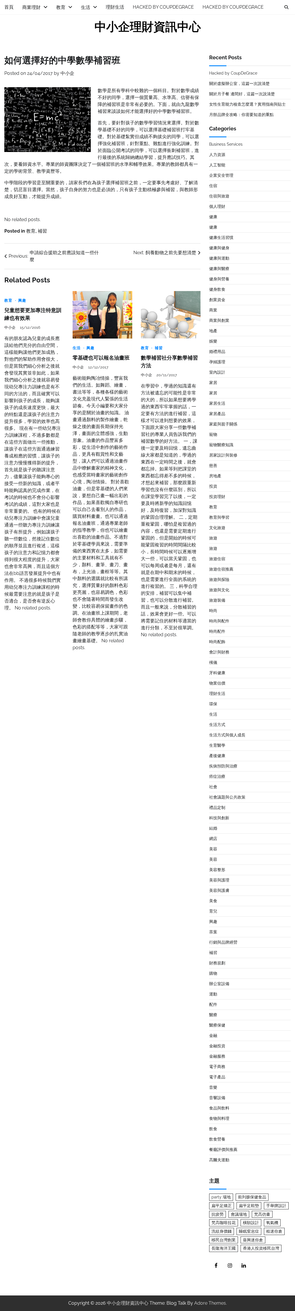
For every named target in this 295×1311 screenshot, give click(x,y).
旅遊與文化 (219, 590)
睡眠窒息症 (249, 1231)
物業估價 (217, 683)
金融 (213, 1035)
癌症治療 (217, 776)
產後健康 (217, 755)
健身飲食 (217, 289)
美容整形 (217, 869)
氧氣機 (272, 1222)
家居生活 (217, 403)
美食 (213, 900)
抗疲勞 (217, 1214)
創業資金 (217, 299)
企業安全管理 (221, 175)
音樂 (213, 1087)
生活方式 (217, 724)
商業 (213, 310)
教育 (60, 7)
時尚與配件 (219, 621)
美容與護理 (219, 880)
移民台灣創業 (223, 1240)
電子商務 (217, 1066)
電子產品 (217, 1077)
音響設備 (217, 1097)
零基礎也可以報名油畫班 (101, 358)
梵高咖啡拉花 (223, 1222)
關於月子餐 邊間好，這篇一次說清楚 (242, 94)
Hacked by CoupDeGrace (163, 7)
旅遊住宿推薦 (221, 569)
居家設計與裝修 (223, 455)
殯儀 (213, 662)
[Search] (286, 7)
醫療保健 (217, 1025)
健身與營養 (219, 279)
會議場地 (239, 1214)
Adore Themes (210, 1303)
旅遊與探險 (219, 579)
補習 (42, 231)
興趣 (22, 300)
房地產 (215, 476)
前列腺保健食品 (252, 1197)
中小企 (67, 73)
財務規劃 (217, 963)
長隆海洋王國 (223, 1248)
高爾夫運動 (219, 1160)
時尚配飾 (217, 641)
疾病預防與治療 (223, 766)
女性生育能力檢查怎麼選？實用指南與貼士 (247, 104)
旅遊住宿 (217, 558)
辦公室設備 (219, 983)
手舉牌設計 (276, 1205)
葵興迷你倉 (253, 1240)
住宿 (213, 185)
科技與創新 (219, 818)
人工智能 (217, 165)
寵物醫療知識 (221, 444)
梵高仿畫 (262, 1214)
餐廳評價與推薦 (223, 1149)
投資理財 (217, 496)
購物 (213, 973)
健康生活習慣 (221, 237)
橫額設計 (251, 1222)
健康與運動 (219, 258)
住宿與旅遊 (219, 196)
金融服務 (217, 1056)
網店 (213, 838)
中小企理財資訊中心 (147, 27)
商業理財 (31, 7)
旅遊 (213, 538)
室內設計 (217, 372)
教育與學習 (219, 517)
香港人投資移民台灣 (261, 1248)
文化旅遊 (217, 527)
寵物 (213, 434)
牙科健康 (217, 672)
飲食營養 (217, 1139)
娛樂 (213, 341)
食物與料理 (219, 1118)
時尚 (213, 610)
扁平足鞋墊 (249, 1205)
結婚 (213, 828)
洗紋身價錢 (221, 1231)
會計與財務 (219, 652)
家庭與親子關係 (223, 424)
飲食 (213, 1128)
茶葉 (213, 932)
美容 (213, 849)
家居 (213, 382)
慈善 (213, 465)
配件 (213, 1004)
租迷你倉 (274, 1231)
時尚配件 (217, 631)
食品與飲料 (219, 1108)
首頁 (9, 7)
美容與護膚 (219, 890)
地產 (213, 330)
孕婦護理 (217, 362)
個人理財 (217, 206)
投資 (213, 486)
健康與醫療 (219, 268)
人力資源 (217, 154)
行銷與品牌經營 (223, 942)
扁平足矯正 (221, 1205)
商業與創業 (219, 320)
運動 (213, 994)
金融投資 (217, 1046)
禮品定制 (217, 807)
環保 (213, 704)
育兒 (213, 911)
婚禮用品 (217, 351)
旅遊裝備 (217, 600)
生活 (85, 7)
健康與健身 (219, 248)
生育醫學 (217, 745)
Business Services (226, 144)
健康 (213, 216)
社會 (213, 786)
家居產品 (217, 413)
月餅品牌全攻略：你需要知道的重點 (241, 114)
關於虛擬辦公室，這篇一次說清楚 (239, 83)
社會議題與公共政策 (227, 797)
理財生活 (115, 7)
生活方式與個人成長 (227, 735)
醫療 (213, 1014)
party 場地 (221, 1197)
